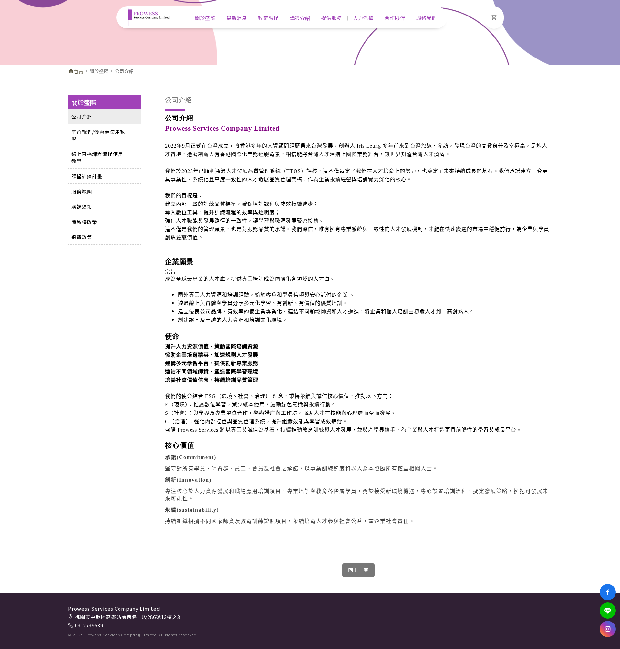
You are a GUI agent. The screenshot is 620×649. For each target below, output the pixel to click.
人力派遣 (363, 18)
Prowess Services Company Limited (114, 608)
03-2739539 (89, 625)
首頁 (79, 71)
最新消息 (236, 18)
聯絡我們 (426, 18)
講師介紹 (300, 18)
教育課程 (268, 18)
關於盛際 (205, 18)
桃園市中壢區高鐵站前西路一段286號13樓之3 (127, 616)
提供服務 (331, 18)
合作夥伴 (395, 18)
